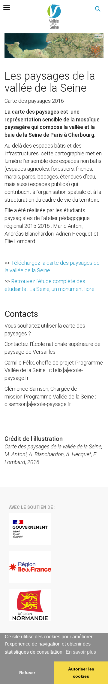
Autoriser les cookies (81, 673)
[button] (98, 9)
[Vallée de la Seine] (54, 16)
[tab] (6, 7)
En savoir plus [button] (81, 652)
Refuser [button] (27, 672)
